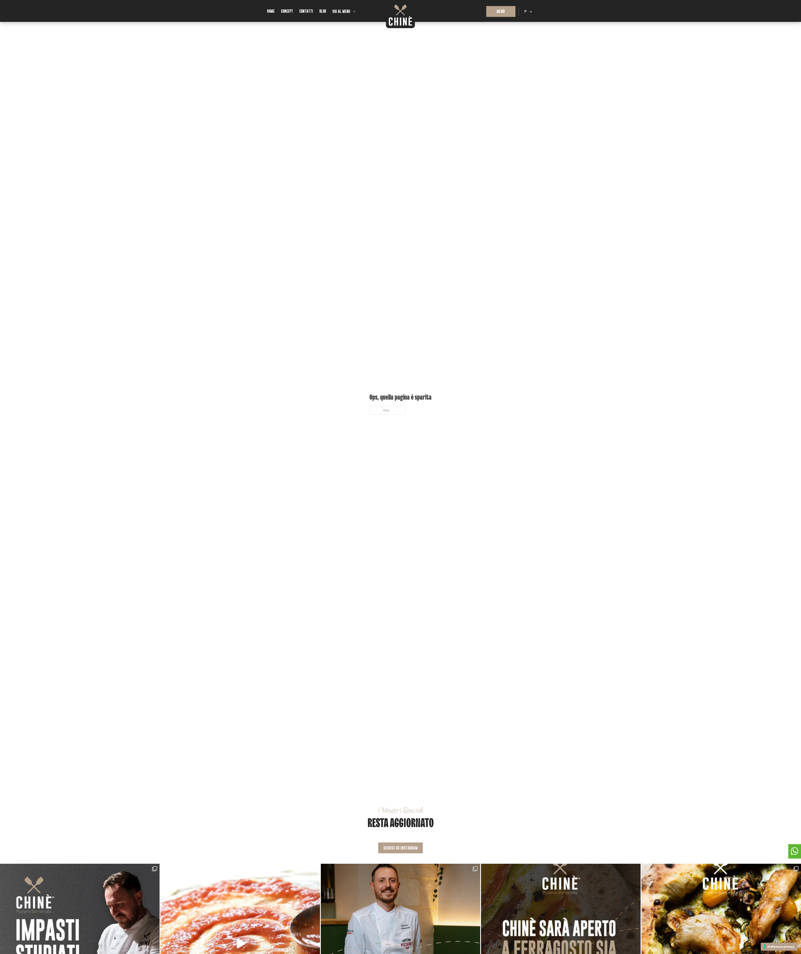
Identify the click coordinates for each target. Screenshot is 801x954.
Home (271, 11)
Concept (287, 11)
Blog (322, 11)
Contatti (306, 11)
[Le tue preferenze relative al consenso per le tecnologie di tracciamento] (779, 947)
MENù (501, 11)
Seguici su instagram (400, 848)
